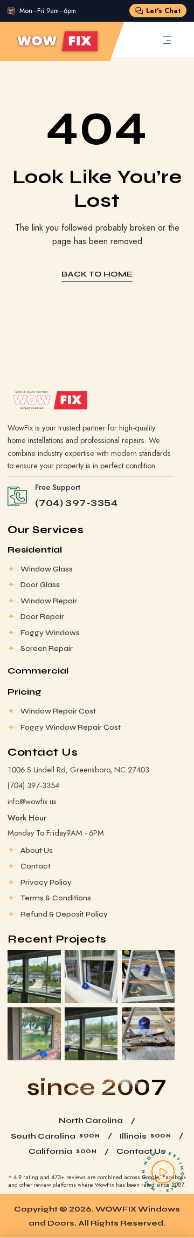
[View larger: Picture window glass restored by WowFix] (34, 1033)
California (50, 1151)
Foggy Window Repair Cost (70, 727)
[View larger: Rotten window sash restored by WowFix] (148, 976)
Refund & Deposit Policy (64, 914)
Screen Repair (46, 648)
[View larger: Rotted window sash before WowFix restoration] (148, 1033)
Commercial (38, 670)
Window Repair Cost (58, 711)
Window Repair (48, 600)
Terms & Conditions (55, 898)
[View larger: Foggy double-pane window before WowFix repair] (91, 1033)
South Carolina (43, 1136)
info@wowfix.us (32, 801)
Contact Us (140, 1151)
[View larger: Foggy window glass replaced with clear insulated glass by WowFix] (34, 976)
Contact (35, 866)
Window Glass (46, 569)
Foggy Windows (50, 632)
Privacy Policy (46, 882)
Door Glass (40, 584)
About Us (36, 850)
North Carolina (91, 1120)
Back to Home (97, 274)
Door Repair (42, 616)
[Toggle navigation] (166, 39)
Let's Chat (163, 11)
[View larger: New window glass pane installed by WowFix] (91, 976)
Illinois (133, 1136)
